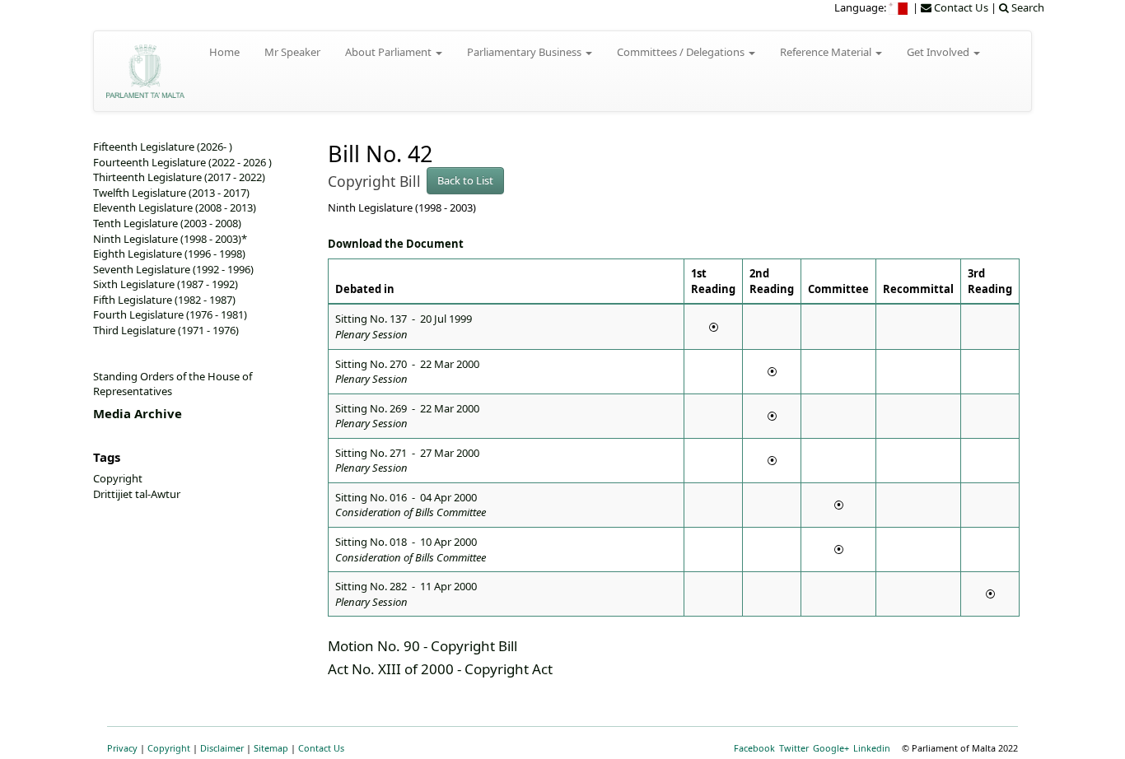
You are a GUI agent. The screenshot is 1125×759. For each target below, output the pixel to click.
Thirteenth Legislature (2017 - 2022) (179, 177)
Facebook (754, 748)
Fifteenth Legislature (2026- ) (162, 146)
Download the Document (396, 243)
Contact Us (321, 748)
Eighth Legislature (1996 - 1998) (169, 253)
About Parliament (389, 51)
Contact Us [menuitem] (959, 7)
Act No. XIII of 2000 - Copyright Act (440, 668)
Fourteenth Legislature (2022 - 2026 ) (182, 162)
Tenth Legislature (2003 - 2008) (167, 223)
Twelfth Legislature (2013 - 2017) (171, 192)
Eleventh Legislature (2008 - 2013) (174, 207)
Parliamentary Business (525, 51)
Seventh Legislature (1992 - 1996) (173, 269)
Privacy (122, 748)
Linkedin (871, 748)
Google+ (831, 748)
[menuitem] (899, 7)
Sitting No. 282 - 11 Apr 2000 (406, 594)
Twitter (794, 748)
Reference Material (827, 51)
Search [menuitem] (1026, 7)
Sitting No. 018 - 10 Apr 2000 (410, 549)
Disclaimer (222, 748)
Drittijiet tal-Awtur (136, 494)
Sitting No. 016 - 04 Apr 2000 (410, 505)
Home (224, 51)
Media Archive (137, 413)
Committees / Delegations (682, 51)
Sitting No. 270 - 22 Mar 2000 (407, 371)
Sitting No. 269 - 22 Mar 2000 (407, 416)
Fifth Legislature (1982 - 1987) (164, 299)
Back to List (465, 180)
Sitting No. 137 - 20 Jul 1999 (403, 326)
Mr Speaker (292, 51)
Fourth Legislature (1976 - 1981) (170, 314)
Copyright (117, 478)
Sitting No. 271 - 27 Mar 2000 (407, 460)
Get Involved (939, 51)
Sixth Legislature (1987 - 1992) (165, 284)
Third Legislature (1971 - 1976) (166, 330)
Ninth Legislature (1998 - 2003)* (170, 238)
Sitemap (271, 748)
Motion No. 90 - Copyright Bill (422, 645)
